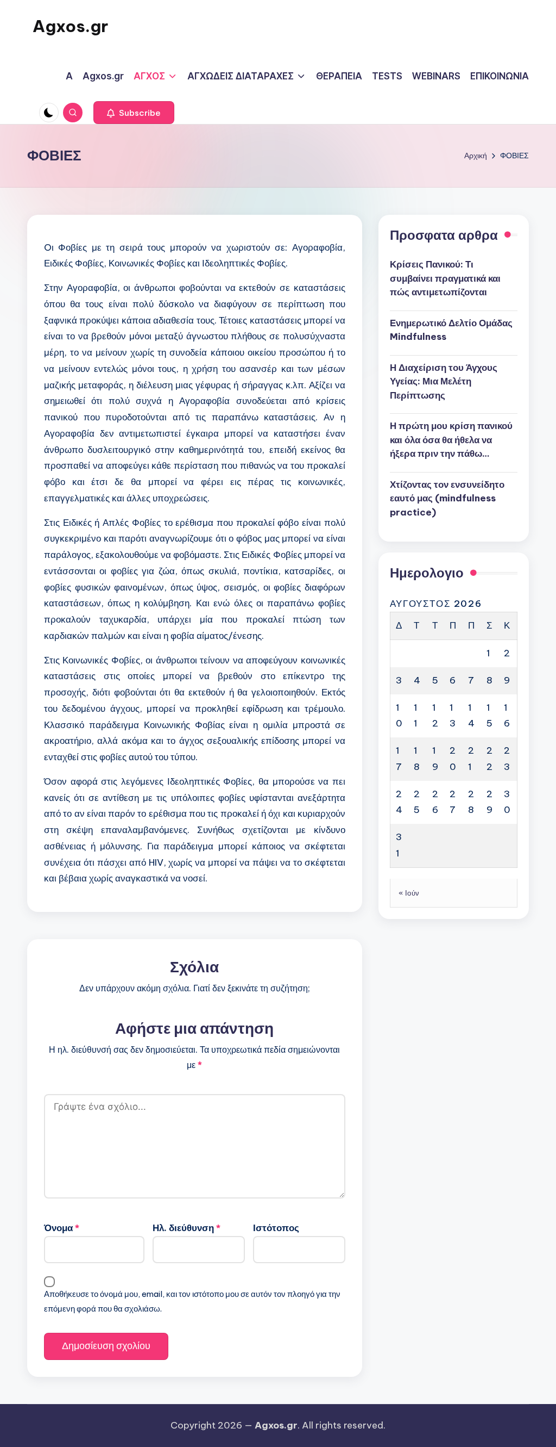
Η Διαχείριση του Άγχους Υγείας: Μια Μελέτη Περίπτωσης (443, 381)
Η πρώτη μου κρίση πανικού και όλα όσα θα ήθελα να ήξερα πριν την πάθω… (451, 439)
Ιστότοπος (276, 1228)
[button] (133, 112)
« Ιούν (409, 893)
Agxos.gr (70, 26)
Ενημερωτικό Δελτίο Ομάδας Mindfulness (451, 330)
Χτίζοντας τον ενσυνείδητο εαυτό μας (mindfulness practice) (447, 498)
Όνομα (61, 1228)
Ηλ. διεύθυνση (186, 1228)
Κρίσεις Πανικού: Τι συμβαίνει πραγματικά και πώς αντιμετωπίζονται (445, 278)
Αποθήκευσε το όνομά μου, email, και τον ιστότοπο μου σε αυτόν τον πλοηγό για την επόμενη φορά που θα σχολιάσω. (192, 1301)
